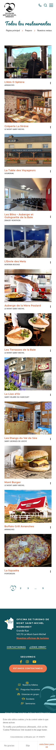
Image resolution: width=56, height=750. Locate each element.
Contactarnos (16, 647)
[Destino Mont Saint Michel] (9, 10)
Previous (7, 61)
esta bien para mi (46, 745)
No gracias (9, 745)
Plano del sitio (10, 713)
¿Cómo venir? (37, 647)
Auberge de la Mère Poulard (22, 305)
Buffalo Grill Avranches (19, 526)
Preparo (28, 30)
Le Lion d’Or (12, 394)
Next (48, 61)
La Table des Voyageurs (20, 170)
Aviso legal (22, 713)
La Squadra (11, 570)
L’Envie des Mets (15, 261)
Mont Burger (12, 482)
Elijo (28, 745)
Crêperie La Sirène (16, 126)
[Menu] (51, 5)
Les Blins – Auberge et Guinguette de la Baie (18, 216)
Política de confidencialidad (39, 713)
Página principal (13, 30)
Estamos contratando (28, 668)
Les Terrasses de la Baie (20, 349)
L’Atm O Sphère (14, 82)
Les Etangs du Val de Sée (20, 438)
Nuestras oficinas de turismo (32, 638)
